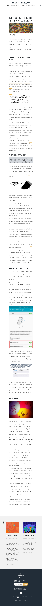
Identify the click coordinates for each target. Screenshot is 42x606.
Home (12, 596)
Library (23, 5)
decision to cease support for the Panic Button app (22, 44)
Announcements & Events (30, 5)
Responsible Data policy (21, 589)
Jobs (26, 596)
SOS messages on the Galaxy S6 (23, 292)
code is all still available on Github (20, 462)
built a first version (27, 83)
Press (23, 596)
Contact (30, 596)
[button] (39, 5)
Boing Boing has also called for (14, 361)
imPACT (30, 454)
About (8, 5)
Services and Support (15, 5)
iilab (29, 174)
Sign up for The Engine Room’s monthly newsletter (19, 581)
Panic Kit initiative (17, 476)
